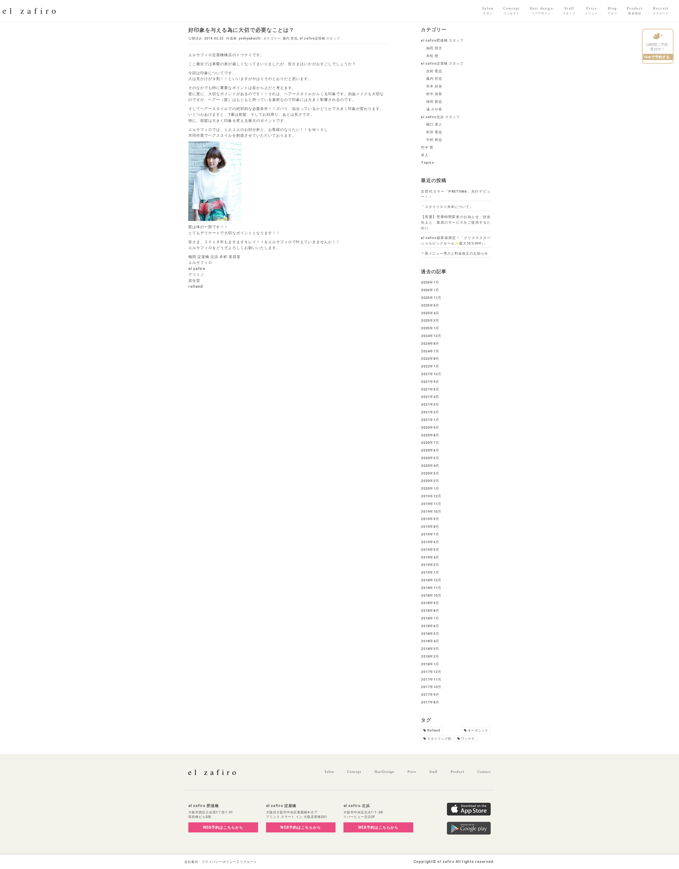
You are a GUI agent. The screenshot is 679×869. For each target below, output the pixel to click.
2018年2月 (430, 656)
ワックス (468, 739)
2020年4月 (430, 466)
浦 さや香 (434, 109)
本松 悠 (432, 56)
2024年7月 (430, 351)
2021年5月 (430, 389)
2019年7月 (430, 534)
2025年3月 (430, 320)
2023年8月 (430, 359)
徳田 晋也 (434, 102)
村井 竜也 (434, 132)
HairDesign (384, 771)
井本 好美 (434, 86)
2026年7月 (430, 282)
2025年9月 (430, 305)
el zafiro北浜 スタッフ (440, 117)
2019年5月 (430, 550)
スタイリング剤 (439, 739)
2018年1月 (430, 664)
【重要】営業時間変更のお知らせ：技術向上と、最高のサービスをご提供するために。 (456, 222)
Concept (354, 771)
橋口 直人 (434, 124)
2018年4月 (430, 641)
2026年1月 (430, 290)
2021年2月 (430, 412)
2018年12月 (431, 580)
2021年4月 (430, 397)
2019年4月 (430, 557)
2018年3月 (430, 649)
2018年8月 (430, 611)
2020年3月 (430, 473)
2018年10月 (431, 595)
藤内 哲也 (290, 38)
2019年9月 (430, 519)
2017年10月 (431, 687)
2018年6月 (430, 626)
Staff (433, 771)
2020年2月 (430, 481)
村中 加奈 (434, 94)
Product (457, 771)
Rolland (433, 730)
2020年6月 (430, 450)
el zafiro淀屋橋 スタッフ (320, 38)
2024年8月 (430, 343)
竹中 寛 (427, 147)
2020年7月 (430, 443)
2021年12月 (431, 374)
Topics (427, 163)
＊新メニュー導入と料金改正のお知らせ (454, 253)
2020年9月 (430, 427)
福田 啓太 (434, 48)
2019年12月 (431, 496)
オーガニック (478, 730)
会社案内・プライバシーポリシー (210, 862)
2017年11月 (431, 679)
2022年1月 (430, 366)
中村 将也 (434, 140)
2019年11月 (431, 504)
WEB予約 (223, 827)
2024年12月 (431, 336)
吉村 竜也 (434, 71)
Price (411, 771)
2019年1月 (430, 572)
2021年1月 (430, 420)
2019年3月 (430, 565)
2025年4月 (430, 313)
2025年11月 (431, 298)
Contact (484, 771)
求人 (424, 155)
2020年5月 (430, 458)
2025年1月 (430, 328)
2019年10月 (431, 511)
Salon (329, 771)
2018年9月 (430, 603)
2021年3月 (430, 404)
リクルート (248, 862)
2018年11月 (431, 588)
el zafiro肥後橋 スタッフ (442, 40)
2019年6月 (430, 542)
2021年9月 (430, 382)
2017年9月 (430, 695)
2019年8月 (430, 527)
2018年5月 (430, 634)
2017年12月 (431, 672)
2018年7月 (430, 618)
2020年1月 (430, 488)
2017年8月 (430, 702)
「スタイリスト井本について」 (447, 207)
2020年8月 (430, 435)
